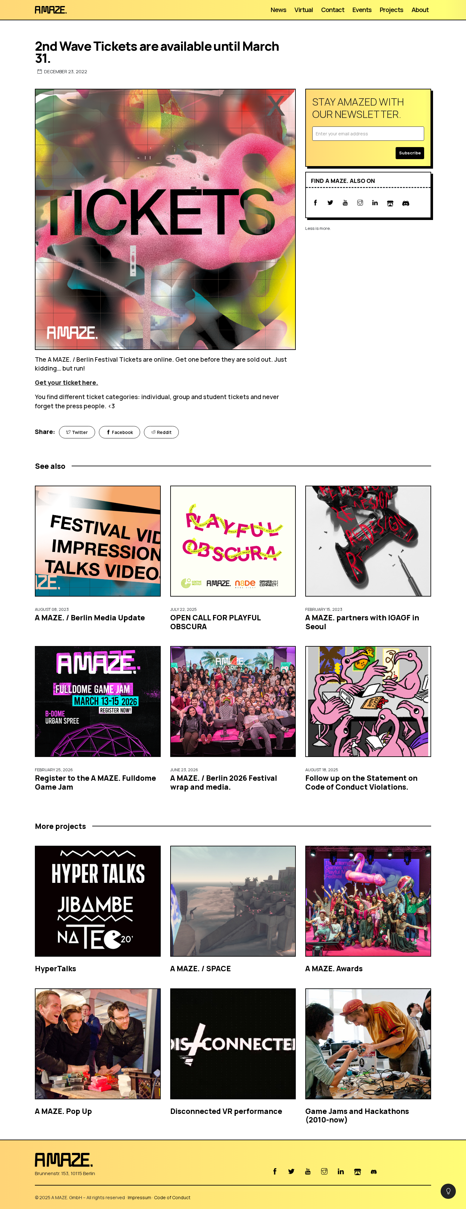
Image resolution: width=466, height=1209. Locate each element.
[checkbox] (448, 1191)
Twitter (80, 432)
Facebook (122, 432)
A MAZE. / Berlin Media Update (90, 617)
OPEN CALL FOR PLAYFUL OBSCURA (215, 621)
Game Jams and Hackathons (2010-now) (357, 1115)
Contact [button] (332, 9)
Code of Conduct (172, 1197)
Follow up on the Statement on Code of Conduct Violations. (361, 782)
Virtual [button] (303, 9)
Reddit (164, 432)
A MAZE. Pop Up (63, 1111)
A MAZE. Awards (334, 968)
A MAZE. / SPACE (200, 968)
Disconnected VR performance (226, 1111)
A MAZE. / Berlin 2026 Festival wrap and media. (223, 782)
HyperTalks (55, 968)
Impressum (139, 1197)
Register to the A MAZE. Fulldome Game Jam (95, 782)
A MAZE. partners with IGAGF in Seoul (362, 621)
